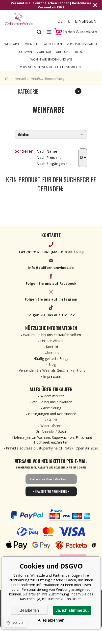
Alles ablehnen (51, 620)
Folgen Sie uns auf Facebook (51, 283)
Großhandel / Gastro (52, 431)
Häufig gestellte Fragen (52, 358)
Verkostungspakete (82, 44)
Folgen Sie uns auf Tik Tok (51, 315)
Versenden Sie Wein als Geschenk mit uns (51, 67)
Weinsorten (53, 44)
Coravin (25, 52)
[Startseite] (8, 78)
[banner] (19, 19)
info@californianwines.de (51, 267)
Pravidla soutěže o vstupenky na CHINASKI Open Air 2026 (52, 448)
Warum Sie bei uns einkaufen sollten (52, 334)
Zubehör (44, 52)
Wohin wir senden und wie (51, 59)
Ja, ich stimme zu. (72, 610)
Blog (79, 52)
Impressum (52, 376)
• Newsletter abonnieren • (51, 491)
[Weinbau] (51, 135)
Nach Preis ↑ (47, 157)
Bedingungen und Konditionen (52, 413)
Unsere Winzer (52, 340)
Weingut (32, 44)
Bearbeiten (29, 610)
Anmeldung (52, 408)
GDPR (52, 419)
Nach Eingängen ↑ (52, 163)
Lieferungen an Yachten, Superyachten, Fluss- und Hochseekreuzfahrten (52, 440)
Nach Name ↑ (48, 151)
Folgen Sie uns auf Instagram (51, 299)
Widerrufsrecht (52, 396)
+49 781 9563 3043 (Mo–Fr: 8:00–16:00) (51, 251)
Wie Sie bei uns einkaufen (52, 402)
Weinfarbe (12, 44)
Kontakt (52, 346)
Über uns (63, 52)
